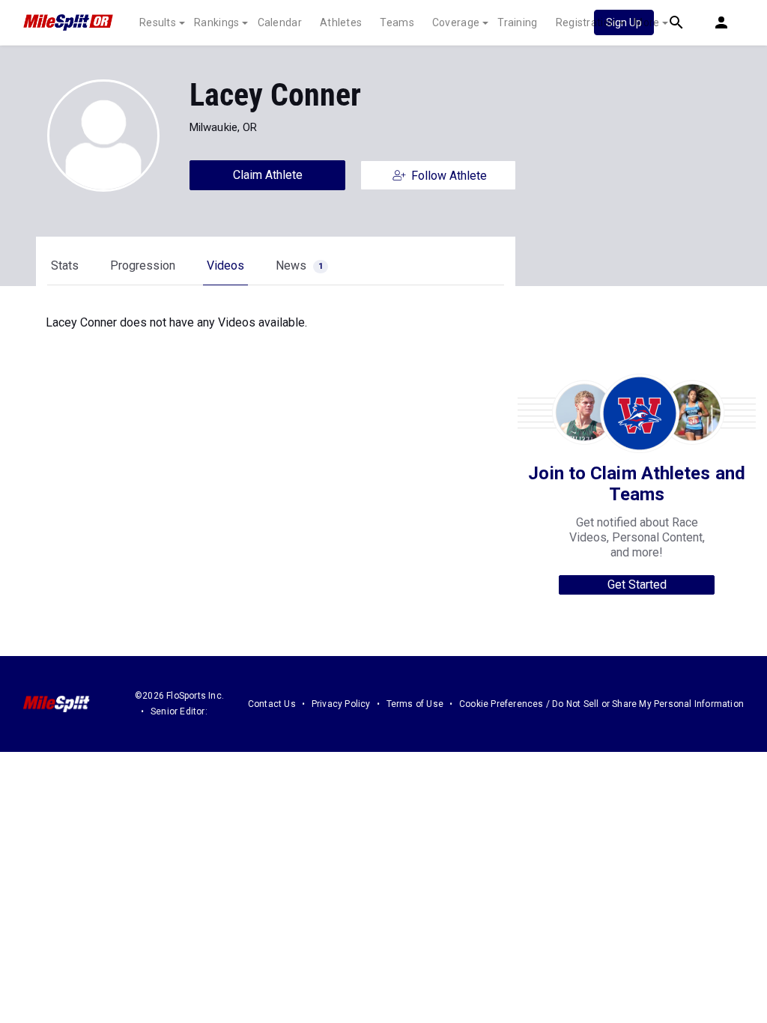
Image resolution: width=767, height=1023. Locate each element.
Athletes (341, 22)
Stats (65, 265)
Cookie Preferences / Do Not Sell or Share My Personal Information (601, 704)
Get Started (637, 584)
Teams (397, 22)
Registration (586, 22)
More (646, 22)
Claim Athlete (268, 175)
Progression (142, 265)
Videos (225, 265)
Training (517, 22)
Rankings (216, 22)
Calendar (280, 22)
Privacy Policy (341, 704)
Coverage (455, 22)
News (299, 265)
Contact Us (272, 704)
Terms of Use (414, 704)
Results (157, 22)
